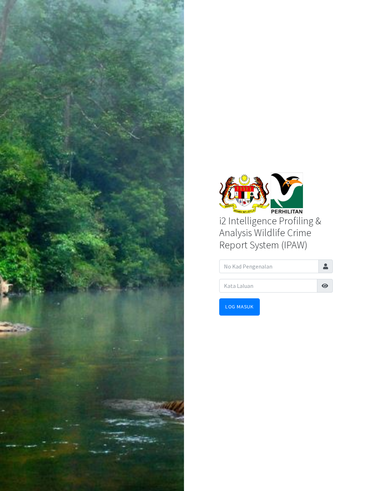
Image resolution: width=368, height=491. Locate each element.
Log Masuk (239, 306)
